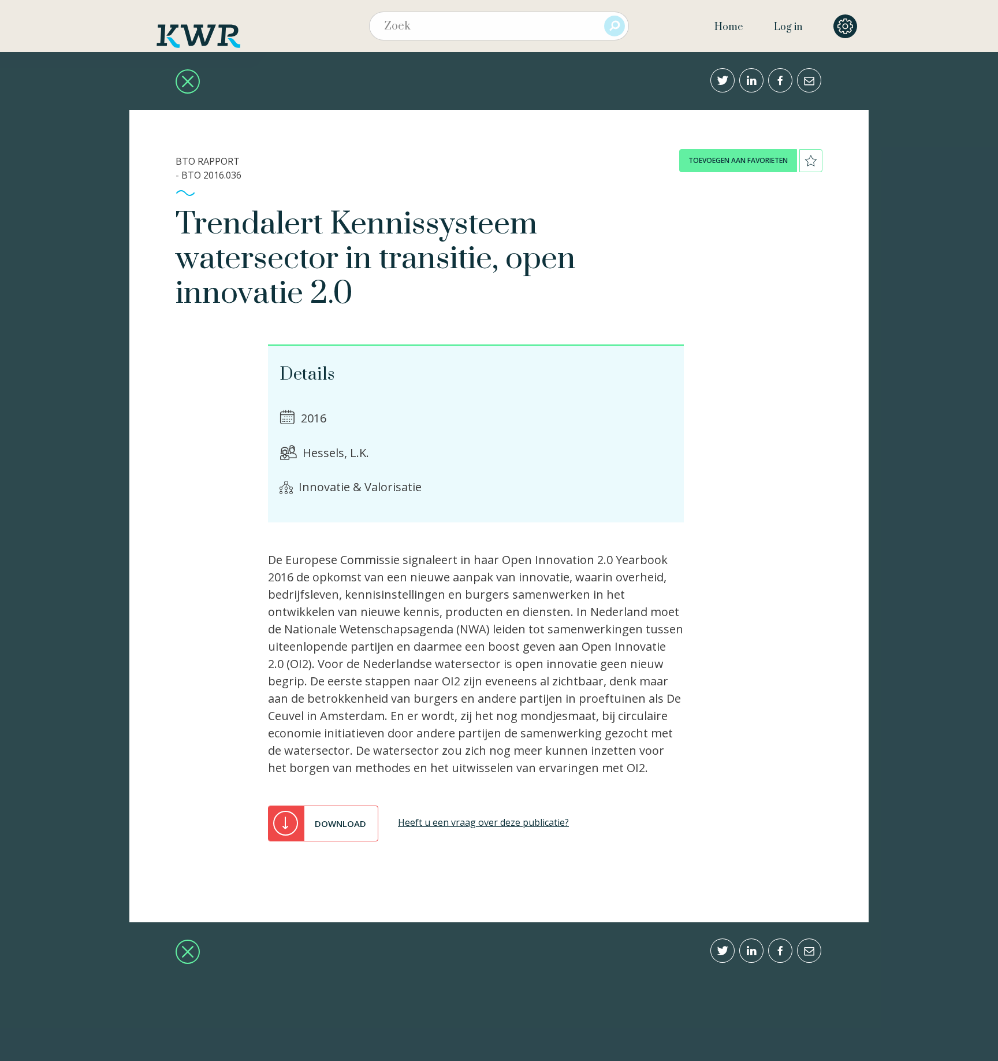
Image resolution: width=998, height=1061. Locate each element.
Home (728, 27)
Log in (788, 27)
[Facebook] (780, 80)
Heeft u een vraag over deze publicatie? (483, 822)
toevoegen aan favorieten (738, 160)
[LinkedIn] (751, 80)
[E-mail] (809, 80)
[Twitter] (722, 80)
